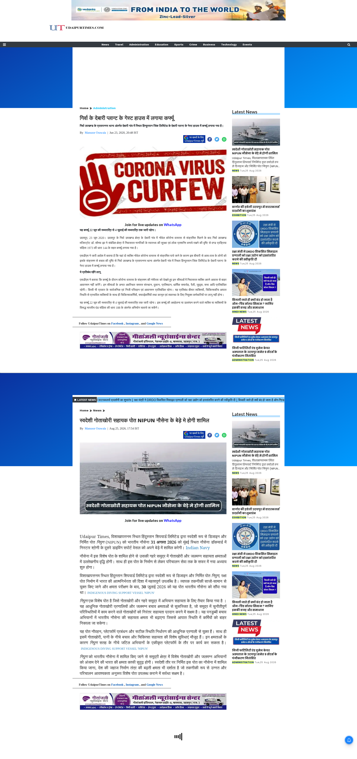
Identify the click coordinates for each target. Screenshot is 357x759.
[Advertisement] (178, 73)
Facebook (117, 323)
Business (209, 44)
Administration (139, 44)
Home (84, 108)
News (105, 44)
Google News (155, 323)
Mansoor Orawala (95, 132)
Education (161, 44)
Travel (119, 44)
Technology (229, 44)
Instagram (132, 323)
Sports (178, 44)
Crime (193, 44)
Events (247, 44)
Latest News (244, 111)
